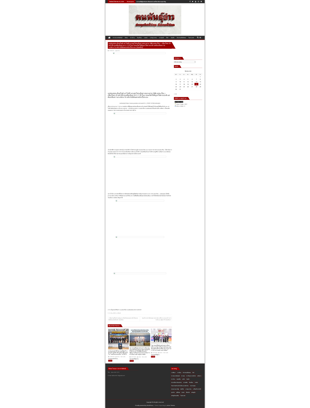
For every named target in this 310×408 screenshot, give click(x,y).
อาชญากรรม (188, 389)
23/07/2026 (133, 357)
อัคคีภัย (182, 389)
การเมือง (179, 372)
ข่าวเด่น (110, 313)
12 (188, 81)
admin (118, 50)
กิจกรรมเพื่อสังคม (187, 372)
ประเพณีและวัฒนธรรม (176, 382)
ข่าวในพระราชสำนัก (191, 376)
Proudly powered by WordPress (144, 405)
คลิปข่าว (115, 313)
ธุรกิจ (183, 379)
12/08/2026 (112, 356)
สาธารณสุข (192, 385)
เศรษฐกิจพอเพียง (175, 395)
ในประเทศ (183, 395)
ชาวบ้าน (173, 379)
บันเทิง (187, 379)
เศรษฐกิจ (193, 392)
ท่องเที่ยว (179, 379)
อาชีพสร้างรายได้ (197, 389)
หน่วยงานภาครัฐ (175, 389)
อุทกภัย (173, 392)
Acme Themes (171, 405)
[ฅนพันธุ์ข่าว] (109, 37)
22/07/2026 (154, 352)
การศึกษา (173, 372)
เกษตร (182, 392)
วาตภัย (196, 382)
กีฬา (193, 372)
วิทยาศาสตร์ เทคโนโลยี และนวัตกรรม (180, 385)
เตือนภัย (119, 313)
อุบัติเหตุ (178, 392)
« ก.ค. (175, 94)
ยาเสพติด (185, 382)
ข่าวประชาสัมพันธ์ (175, 376)
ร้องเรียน (191, 382)
